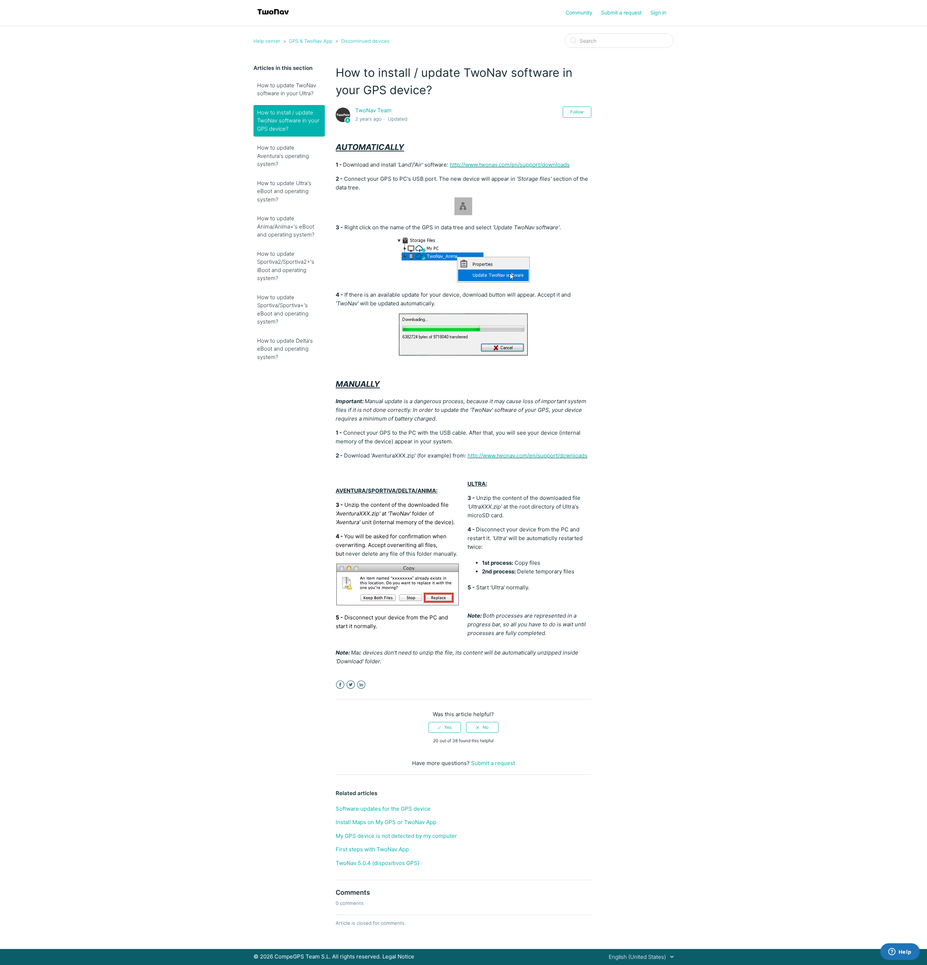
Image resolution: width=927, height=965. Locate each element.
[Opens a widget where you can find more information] (900, 952)
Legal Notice (398, 956)
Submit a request (621, 12)
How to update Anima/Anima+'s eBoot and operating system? (285, 226)
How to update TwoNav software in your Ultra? (286, 89)
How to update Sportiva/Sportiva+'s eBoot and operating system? (283, 309)
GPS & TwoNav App (310, 41)
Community (579, 12)
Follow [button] (577, 111)
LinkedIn (361, 684)
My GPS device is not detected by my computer (396, 835)
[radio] (444, 727)
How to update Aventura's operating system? (283, 155)
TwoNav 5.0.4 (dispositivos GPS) (377, 863)
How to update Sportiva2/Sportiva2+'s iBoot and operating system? (285, 266)
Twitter (350, 684)
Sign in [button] (658, 12)
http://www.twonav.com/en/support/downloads (510, 164)
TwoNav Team (373, 110)
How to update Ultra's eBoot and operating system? (284, 191)
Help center (266, 41)
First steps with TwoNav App (372, 849)
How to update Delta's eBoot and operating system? (285, 348)
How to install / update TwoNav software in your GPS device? (288, 120)
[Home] (273, 16)
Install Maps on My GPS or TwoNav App (386, 822)
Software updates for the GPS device (383, 808)
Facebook (340, 684)
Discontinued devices (365, 41)
